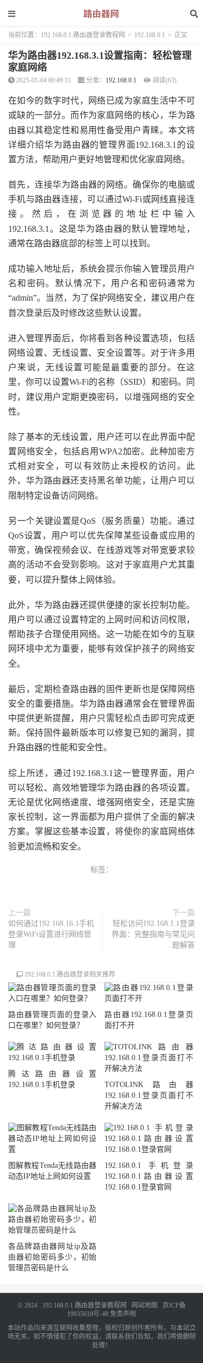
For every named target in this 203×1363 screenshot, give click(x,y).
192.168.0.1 (149, 35)
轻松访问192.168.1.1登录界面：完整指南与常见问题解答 (153, 934)
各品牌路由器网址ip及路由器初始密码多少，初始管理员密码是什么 (52, 1257)
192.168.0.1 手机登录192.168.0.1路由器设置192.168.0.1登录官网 (148, 1176)
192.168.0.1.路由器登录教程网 (83, 35)
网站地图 (145, 1305)
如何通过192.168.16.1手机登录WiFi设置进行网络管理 (51, 934)
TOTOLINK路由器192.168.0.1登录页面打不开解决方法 (148, 1095)
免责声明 (123, 1314)
